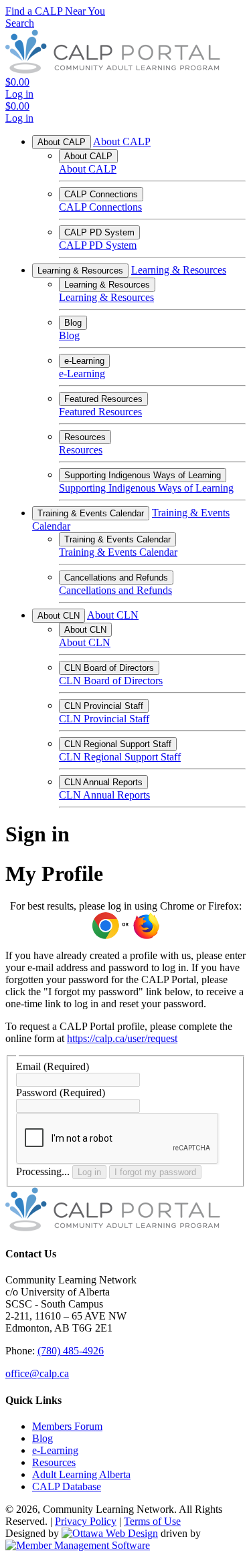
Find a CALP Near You (55, 11)
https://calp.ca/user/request (122, 1038)
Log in (89, 1172)
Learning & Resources (80, 271)
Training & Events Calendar (90, 513)
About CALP (61, 142)
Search (19, 23)
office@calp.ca (37, 1373)
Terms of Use (152, 1521)
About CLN (58, 616)
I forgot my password (155, 1172)
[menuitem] (67, 1426)
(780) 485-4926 (70, 1350)
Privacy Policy (85, 1521)
